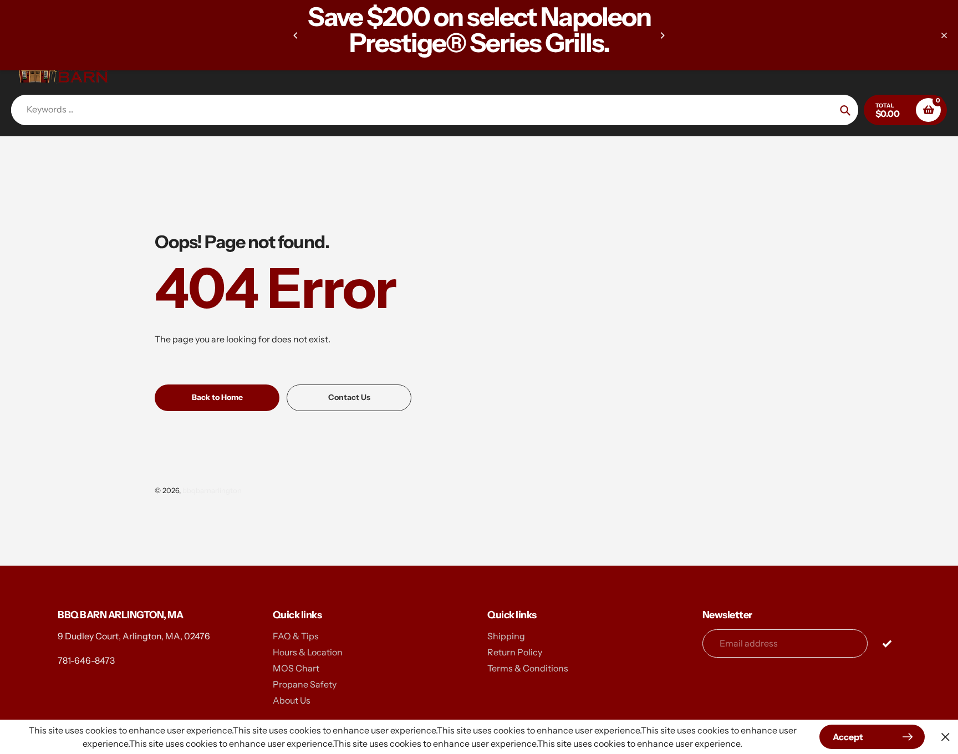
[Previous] (296, 35)
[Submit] (886, 642)
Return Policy (514, 652)
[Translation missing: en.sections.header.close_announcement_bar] (944, 35)
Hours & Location (308, 652)
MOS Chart (296, 668)
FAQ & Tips (296, 636)
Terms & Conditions (527, 668)
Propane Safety (305, 684)
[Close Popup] (945, 737)
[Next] (661, 35)
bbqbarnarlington (212, 490)
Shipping (506, 636)
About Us (291, 700)
